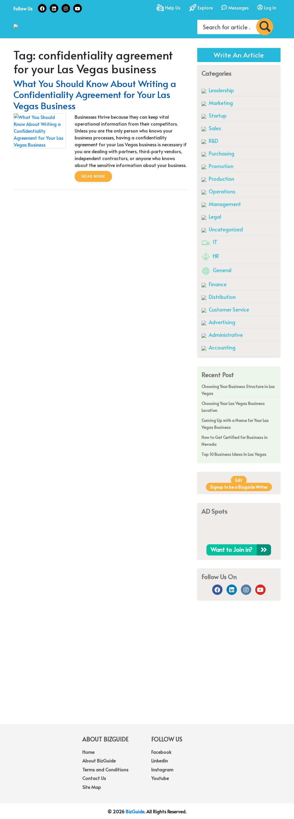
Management (224, 203)
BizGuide (135, 811)
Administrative (225, 334)
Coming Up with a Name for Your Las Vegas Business (235, 424)
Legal (214, 216)
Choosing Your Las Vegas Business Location (233, 407)
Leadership (221, 90)
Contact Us (94, 778)
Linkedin (159, 760)
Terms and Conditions (105, 769)
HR (215, 255)
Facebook (161, 752)
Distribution (222, 296)
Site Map (91, 787)
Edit (238, 480)
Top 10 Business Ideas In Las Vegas (234, 454)
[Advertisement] (147, 678)
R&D (213, 140)
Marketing (220, 102)
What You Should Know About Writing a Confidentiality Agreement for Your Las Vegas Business (94, 94)
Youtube (160, 778)
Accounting (221, 347)
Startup (217, 115)
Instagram (162, 769)
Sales (214, 128)
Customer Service (228, 309)
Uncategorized (225, 229)
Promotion (220, 166)
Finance (217, 284)
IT (214, 241)
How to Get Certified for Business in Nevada (235, 441)
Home (88, 752)
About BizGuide (99, 760)
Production (221, 178)
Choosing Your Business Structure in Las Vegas (238, 390)
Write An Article (239, 54)
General (221, 270)
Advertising (221, 322)
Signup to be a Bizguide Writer (239, 487)
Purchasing (221, 153)
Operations (221, 191)
